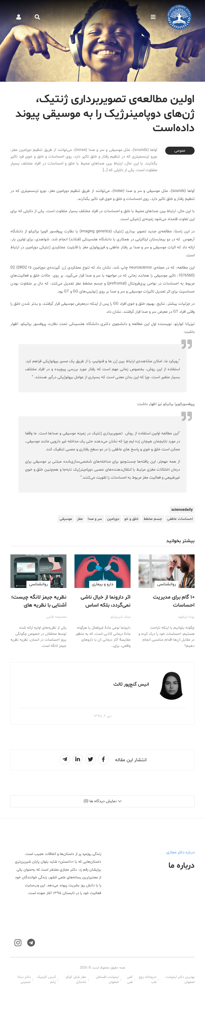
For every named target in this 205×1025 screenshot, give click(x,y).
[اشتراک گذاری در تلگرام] (65, 759)
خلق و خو (131, 518)
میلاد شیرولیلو (121, 617)
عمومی (180, 151)
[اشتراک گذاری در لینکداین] (77, 759)
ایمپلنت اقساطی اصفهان (107, 980)
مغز (80, 518)
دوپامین (113, 518)
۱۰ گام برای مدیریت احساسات (174, 601)
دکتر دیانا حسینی (24, 980)
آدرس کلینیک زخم (46, 980)
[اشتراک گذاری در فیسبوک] (103, 759)
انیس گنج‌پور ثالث (131, 684)
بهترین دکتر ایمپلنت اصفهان (180, 980)
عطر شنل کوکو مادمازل (76, 980)
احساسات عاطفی (180, 518)
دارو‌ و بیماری (102, 584)
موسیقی (66, 518)
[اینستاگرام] (17, 943)
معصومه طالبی (56, 617)
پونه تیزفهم (186, 617)
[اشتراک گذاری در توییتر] (90, 759)
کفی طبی (130, 980)
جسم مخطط (153, 518)
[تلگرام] (31, 943)
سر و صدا (95, 518)
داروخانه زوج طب (147, 980)
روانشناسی (166, 584)
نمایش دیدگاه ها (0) (100, 801)
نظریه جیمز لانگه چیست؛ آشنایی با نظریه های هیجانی (38, 605)
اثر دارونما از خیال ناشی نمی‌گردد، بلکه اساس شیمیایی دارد (106, 605)
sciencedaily (182, 509)
